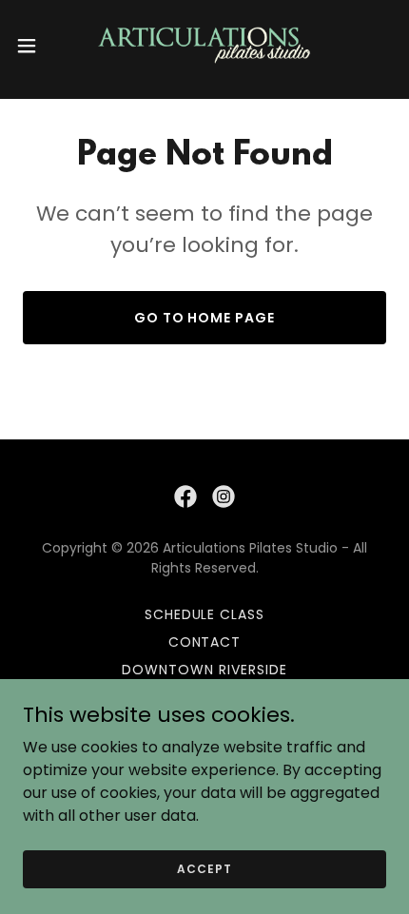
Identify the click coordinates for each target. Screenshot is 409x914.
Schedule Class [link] (205, 614)
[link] (204, 46)
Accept (204, 868)
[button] (37, 46)
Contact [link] (205, 641)
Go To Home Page (205, 317)
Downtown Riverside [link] (204, 669)
